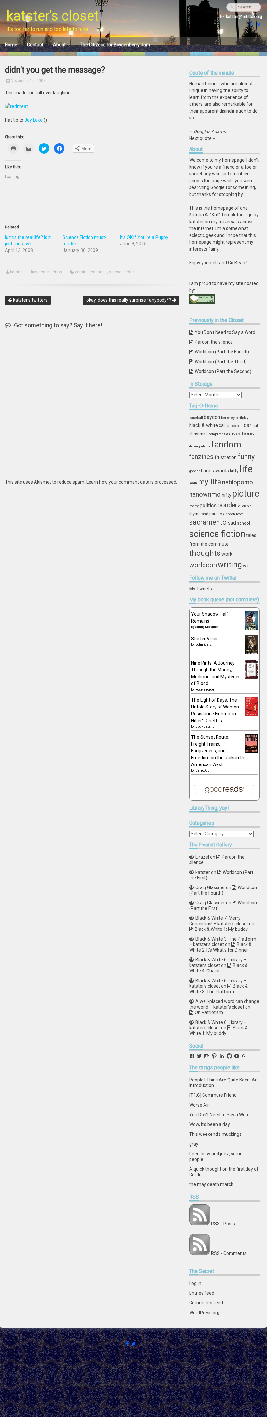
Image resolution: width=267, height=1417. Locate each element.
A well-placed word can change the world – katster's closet (224, 1004)
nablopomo (237, 482)
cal (222, 425)
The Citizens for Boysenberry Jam (115, 44)
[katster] (258, 24)
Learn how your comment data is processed (131, 482)
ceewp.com (176, 1397)
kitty (234, 470)
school (243, 523)
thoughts (204, 553)
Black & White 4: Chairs (218, 968)
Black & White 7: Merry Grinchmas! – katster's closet (218, 920)
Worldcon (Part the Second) (223, 371)
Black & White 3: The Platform (218, 989)
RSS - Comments (228, 1253)
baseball (196, 418)
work (226, 554)
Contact (35, 44)
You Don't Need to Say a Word (219, 1114)
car (247, 425)
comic (80, 272)
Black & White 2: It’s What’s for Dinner (220, 947)
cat (255, 425)
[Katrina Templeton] (250, 24)
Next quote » (202, 138)
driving (194, 446)
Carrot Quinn (205, 770)
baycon (212, 417)
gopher (194, 471)
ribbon (230, 514)
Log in (195, 1283)
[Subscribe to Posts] (199, 1223)
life (246, 469)
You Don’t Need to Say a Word (225, 332)
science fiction (48, 272)
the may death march (211, 1184)
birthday (242, 418)
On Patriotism (209, 1012)
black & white (203, 425)
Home (11, 44)
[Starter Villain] (251, 652)
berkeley (228, 418)
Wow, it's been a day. (210, 1124)
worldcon (203, 565)
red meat (98, 272)
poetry (194, 506)
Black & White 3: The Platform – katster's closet (222, 941)
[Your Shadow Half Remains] (251, 629)
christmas (198, 434)
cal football (234, 426)
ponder (227, 505)
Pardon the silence (214, 342)
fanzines (201, 457)
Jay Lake (33, 120)
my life (209, 481)
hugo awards (215, 471)
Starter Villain (205, 638)
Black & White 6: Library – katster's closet (217, 962)
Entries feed (201, 1293)
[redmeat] (16, 106)
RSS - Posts (223, 1223)
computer (216, 434)
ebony (205, 446)
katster (16, 272)
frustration (226, 457)
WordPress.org (204, 1312)
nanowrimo (205, 494)
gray (193, 1144)
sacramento (208, 522)
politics (208, 505)
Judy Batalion (205, 726)
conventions (239, 433)
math (193, 483)
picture (245, 493)
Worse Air (199, 1104)
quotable (245, 506)
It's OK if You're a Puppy (144, 237)
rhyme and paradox (206, 513)
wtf (246, 565)
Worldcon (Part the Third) (220, 361)
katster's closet (53, 16)
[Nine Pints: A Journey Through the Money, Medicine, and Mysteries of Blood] (251, 677)
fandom (226, 444)
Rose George (204, 689)
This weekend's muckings (215, 1134)
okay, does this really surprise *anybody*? (129, 300)
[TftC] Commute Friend (213, 1095)
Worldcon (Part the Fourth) (222, 351)
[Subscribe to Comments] (199, 1253)
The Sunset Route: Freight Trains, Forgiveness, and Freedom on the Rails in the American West (219, 751)
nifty (226, 495)
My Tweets (200, 588)
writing (230, 564)
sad (232, 523)
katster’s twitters (30, 300)
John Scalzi (204, 644)
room (240, 514)
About (59, 44)
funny (246, 456)
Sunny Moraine (206, 627)
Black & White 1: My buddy (221, 929)
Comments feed (206, 1302)
